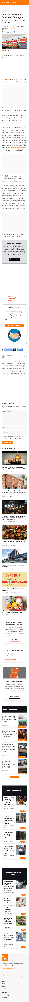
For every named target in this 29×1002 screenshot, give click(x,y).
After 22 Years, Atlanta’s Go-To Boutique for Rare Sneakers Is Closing (9, 850)
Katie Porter (12, 521)
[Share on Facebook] (5, 31)
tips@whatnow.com (10, 659)
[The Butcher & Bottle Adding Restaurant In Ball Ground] (14, 532)
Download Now (14, 696)
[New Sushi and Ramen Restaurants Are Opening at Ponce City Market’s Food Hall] (14, 458)
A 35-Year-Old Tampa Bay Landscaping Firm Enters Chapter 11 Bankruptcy (9, 921)
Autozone (5, 79)
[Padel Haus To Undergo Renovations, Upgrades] (14, 556)
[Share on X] (8, 31)
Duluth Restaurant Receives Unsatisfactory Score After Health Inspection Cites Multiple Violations (9, 748)
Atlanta (22, 810)
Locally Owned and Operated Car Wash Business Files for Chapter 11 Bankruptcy (9, 885)
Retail (4, 11)
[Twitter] (24, 356)
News (23, 894)
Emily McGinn (13, 545)
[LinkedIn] (26, 356)
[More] (17, 31)
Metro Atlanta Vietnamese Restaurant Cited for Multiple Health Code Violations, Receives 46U (9, 765)
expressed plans (17, 147)
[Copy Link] (11, 31)
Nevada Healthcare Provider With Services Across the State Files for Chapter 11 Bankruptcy (9, 904)
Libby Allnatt (12, 28)
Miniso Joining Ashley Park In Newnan (13, 612)
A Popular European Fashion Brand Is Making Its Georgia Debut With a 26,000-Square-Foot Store (14, 492)
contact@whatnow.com (9, 968)
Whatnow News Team (6, 723)
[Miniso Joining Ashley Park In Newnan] (14, 603)
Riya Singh (12, 471)
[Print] (14, 31)
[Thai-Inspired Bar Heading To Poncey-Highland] (14, 579)
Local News (22, 726)
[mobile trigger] (27, 3)
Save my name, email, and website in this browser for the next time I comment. (13, 437)
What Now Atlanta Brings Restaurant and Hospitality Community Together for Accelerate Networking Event (14, 517)
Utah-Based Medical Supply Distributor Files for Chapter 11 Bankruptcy (9, 937)
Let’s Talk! (14, 639)
